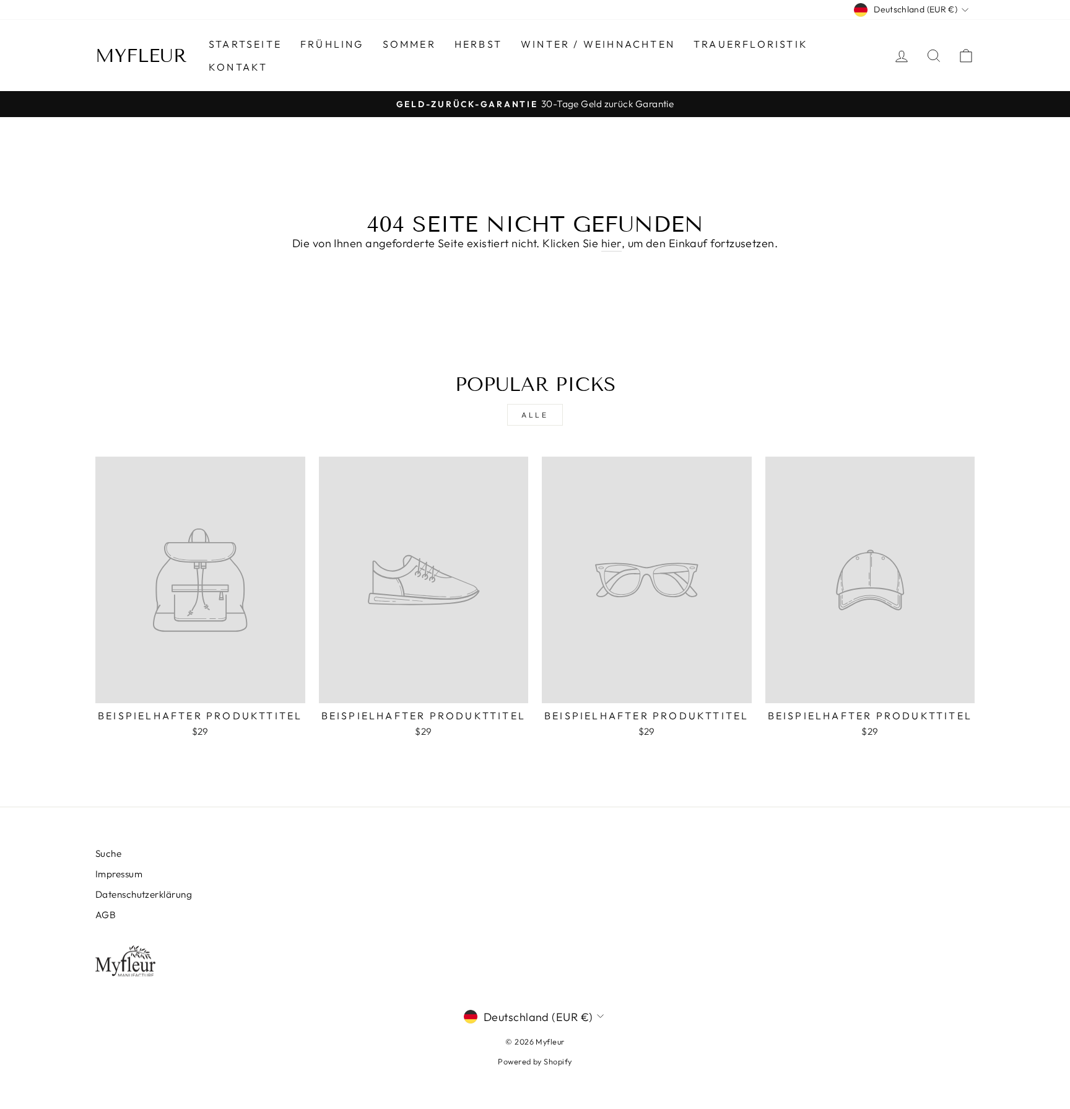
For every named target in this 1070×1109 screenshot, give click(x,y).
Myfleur (141, 56)
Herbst (478, 44)
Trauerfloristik (751, 44)
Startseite (245, 44)
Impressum (118, 874)
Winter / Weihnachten (598, 44)
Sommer (409, 44)
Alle (534, 414)
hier (611, 243)
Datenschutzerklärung (143, 894)
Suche (108, 853)
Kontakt (238, 67)
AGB (105, 915)
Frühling (332, 44)
